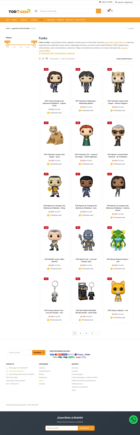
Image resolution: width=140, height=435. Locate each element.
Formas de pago (77, 374)
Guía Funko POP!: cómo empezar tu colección (58, 53)
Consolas (34, 20)
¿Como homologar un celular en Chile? (84, 377)
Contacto (75, 371)
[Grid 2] (43, 58)
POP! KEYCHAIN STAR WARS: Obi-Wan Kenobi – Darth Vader (86, 312)
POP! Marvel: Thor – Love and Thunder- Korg (86, 260)
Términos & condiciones (80, 387)
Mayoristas (69, 20)
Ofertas (14, 20)
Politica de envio (77, 384)
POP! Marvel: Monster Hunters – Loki (118, 260)
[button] (124, 59)
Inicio (7, 20)
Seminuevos (51, 20)
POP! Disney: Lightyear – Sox (118, 310)
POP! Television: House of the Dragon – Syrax (54, 156)
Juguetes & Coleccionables (20, 28)
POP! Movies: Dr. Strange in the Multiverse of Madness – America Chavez (118, 208)
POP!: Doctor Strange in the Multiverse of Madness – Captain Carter (54, 103)
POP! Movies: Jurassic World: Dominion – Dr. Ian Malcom (118, 156)
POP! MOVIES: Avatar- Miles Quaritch (54, 260)
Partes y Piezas (80, 20)
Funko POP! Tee (119, 42)
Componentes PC (45, 371)
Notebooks (60, 20)
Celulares (24, 20)
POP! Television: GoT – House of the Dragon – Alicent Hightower (86, 156)
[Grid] (40, 58)
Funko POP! (109, 42)
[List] (47, 58)
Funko (41, 20)
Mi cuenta (75, 368)
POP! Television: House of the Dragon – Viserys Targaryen (118, 102)
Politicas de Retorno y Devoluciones (84, 380)
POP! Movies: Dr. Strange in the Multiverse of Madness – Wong (54, 207)
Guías (74, 390)
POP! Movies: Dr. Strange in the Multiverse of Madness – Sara (86, 207)
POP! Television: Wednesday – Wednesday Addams (86, 102)
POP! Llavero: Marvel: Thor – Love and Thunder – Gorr (54, 312)
